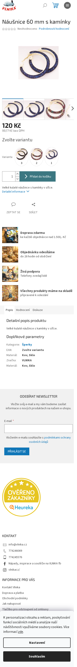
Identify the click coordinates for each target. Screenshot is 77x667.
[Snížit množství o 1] (17, 178)
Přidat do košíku (40, 176)
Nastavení (37, 642)
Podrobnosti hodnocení (54, 29)
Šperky (27, 345)
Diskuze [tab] (38, 310)
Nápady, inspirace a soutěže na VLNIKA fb (35, 563)
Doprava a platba (13, 593)
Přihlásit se (17, 451)
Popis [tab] (9, 310)
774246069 (15, 551)
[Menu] (67, 5)
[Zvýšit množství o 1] (17, 173)
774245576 (15, 557)
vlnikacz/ (14, 570)
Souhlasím (37, 656)
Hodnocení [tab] (23, 310)
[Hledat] (45, 5)
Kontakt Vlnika (11, 587)
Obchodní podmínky (15, 598)
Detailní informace (13, 192)
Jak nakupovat (11, 604)
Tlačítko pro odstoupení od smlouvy (25, 609)
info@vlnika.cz (18, 544)
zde (20, 631)
